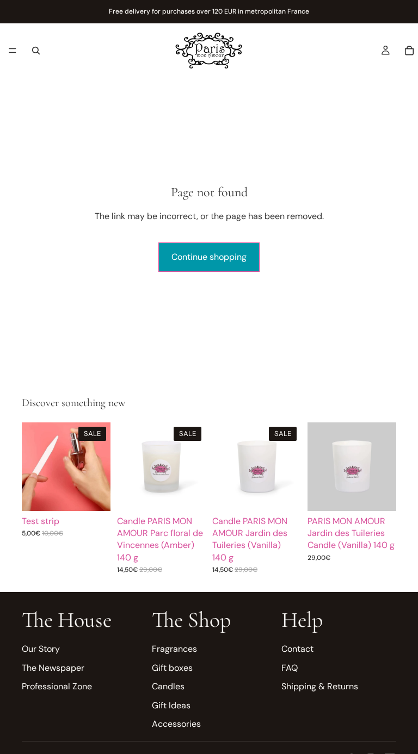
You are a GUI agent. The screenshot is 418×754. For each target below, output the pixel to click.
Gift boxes (172, 668)
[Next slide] (98, 466)
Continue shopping (209, 257)
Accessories (176, 724)
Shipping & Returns (319, 686)
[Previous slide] (34, 466)
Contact (297, 649)
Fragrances (174, 649)
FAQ (289, 668)
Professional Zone (57, 686)
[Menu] (12, 50)
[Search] (36, 51)
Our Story (41, 649)
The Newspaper (53, 668)
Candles (168, 686)
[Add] (93, 494)
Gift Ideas (171, 705)
